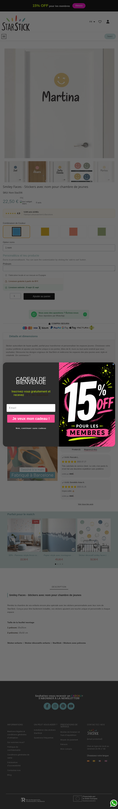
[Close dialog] (113, 364)
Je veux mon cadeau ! (31, 419)
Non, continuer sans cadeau (31, 428)
